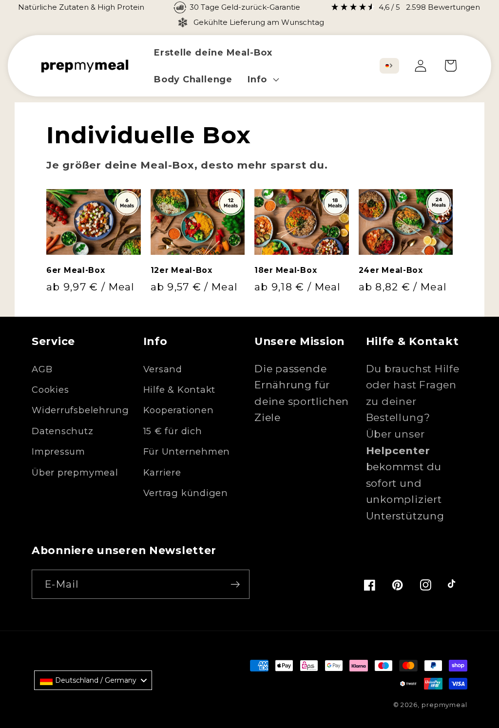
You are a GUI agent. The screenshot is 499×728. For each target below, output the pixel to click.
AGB (42, 369)
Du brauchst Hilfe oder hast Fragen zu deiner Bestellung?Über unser (413, 410)
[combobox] (389, 66)
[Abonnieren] (235, 584)
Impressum (58, 451)
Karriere (162, 472)
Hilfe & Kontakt (179, 389)
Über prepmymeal (75, 472)
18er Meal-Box (285, 270)
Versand (162, 369)
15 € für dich (172, 431)
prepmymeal (444, 705)
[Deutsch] (387, 66)
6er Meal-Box (75, 270)
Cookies (50, 389)
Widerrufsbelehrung (80, 410)
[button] (262, 79)
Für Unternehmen (186, 451)
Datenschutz (63, 431)
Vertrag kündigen (185, 492)
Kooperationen (178, 410)
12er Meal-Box (181, 270)
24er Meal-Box (391, 270)
